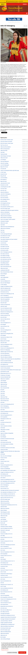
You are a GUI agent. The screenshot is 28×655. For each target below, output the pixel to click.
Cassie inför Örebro (4, 449)
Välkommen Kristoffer (5, 633)
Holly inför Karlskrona (5, 192)
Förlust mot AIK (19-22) (5, 461)
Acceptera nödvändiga (12, 652)
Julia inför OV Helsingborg (5, 194)
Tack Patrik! (3, 224)
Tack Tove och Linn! (4, 145)
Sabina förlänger (4, 382)
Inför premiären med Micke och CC (7, 206)
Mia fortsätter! (3, 637)
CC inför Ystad (3, 172)
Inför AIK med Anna (4, 244)
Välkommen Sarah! (4, 157)
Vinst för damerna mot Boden (6, 425)
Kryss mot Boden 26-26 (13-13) (6, 591)
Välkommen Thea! (4, 396)
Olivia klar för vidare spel (5, 530)
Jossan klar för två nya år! (5, 213)
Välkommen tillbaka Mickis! (6, 631)
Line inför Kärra (3, 242)
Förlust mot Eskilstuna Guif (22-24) (7, 411)
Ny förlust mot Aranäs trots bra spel (7, 438)
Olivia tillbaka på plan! (5, 262)
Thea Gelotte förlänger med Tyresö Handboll (9, 239)
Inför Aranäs (3, 542)
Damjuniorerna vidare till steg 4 (6, 573)
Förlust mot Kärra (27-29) (5, 315)
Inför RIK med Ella (4, 201)
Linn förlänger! (3, 159)
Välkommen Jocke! (4, 223)
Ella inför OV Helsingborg (5, 349)
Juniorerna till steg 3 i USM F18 (6, 620)
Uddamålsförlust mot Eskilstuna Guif (7, 624)
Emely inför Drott (4, 174)
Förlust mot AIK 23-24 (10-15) (6, 555)
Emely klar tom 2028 (4, 184)
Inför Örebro (3, 320)
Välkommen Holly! (4, 515)
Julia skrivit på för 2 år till (5, 183)
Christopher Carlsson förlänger (6, 526)
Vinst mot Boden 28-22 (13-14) (6, 564)
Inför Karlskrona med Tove (5, 257)
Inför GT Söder (3, 571)
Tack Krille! (2, 152)
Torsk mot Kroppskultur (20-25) (6, 344)
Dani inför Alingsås (4, 241)
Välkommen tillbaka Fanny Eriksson (7, 626)
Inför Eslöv (2, 402)
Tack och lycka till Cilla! (5, 387)
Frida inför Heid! (4, 302)
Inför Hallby (3, 535)
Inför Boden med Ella (4, 250)
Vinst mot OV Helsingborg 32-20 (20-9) (8, 544)
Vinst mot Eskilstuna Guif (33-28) (7, 362)
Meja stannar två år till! (5, 398)
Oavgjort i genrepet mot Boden (6, 622)
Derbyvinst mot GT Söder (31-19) (7, 584)
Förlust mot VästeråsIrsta (5, 468)
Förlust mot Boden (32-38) (5, 290)
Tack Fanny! (3, 391)
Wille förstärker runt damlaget (6, 217)
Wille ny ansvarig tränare (5, 148)
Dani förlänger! (3, 436)
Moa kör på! (3, 522)
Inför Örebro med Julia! (5, 237)
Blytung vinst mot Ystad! (5, 340)
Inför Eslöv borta (4, 608)
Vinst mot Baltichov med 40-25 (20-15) (8, 493)
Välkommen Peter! (4, 150)
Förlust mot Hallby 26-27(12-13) (6, 533)
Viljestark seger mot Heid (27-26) (7, 351)
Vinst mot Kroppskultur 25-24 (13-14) (7, 551)
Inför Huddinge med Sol (5, 199)
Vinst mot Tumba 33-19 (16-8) (6, 548)
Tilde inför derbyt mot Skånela (6, 357)
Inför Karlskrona (4, 179)
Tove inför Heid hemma (5, 353)
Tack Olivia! (3, 393)
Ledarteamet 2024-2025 (5, 270)
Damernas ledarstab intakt (5, 377)
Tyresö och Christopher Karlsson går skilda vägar (10, 170)
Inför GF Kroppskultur (5, 346)
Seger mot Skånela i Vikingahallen (7, 433)
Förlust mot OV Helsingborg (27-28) (7, 293)
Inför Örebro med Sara (5, 253)
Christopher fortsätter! (5, 221)
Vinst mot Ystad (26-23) (5, 407)
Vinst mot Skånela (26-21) (5, 355)
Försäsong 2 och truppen (5, 375)
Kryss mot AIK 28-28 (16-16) (6, 580)
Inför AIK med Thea (4, 195)
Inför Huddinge (3, 331)
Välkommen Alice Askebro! (6, 146)
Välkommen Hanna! (4, 268)
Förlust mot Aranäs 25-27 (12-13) (7, 541)
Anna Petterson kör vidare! (5, 235)
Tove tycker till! (3, 168)
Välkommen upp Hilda (5, 501)
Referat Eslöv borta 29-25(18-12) (7, 606)
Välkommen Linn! (4, 635)
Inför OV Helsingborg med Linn (6, 252)
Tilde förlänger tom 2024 (5, 512)
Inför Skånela (3, 435)
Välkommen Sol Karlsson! (5, 228)
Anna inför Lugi (3, 190)
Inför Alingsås (3, 324)
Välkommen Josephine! (5, 378)
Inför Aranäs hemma (4, 604)
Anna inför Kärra (4, 317)
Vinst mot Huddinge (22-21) (6, 329)
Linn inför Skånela (4, 177)
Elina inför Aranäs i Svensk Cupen (7, 143)
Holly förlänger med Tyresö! (6, 155)
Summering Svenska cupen (6, 628)
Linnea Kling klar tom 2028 (5, 186)
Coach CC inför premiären (5, 367)
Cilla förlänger (3, 559)
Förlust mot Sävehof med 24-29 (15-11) (8, 495)
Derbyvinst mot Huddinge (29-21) (7, 311)
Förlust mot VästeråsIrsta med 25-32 (7, 479)
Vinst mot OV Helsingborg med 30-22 (7, 483)
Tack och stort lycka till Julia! (6, 266)
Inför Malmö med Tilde (5, 246)
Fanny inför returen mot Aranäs (6, 141)
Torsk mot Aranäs (4, 440)
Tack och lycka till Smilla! (5, 513)
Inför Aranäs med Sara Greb (6, 442)
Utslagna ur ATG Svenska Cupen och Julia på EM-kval (10, 358)
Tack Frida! (3, 232)
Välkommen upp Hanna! (5, 503)
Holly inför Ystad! (4, 306)
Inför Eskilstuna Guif (4, 364)
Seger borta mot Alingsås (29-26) (7, 333)
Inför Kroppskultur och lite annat (7, 597)
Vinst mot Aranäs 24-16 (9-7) (6, 602)
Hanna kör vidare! (4, 524)
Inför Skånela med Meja (5, 255)
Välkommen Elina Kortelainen (6, 215)
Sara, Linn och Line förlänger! (6, 455)
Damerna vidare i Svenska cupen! (7, 139)
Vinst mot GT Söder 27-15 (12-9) (7, 570)
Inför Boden (3, 427)
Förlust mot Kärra (4, 457)
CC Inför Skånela (4, 284)
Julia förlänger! (3, 380)
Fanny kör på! (3, 517)
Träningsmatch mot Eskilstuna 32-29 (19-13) (9, 504)
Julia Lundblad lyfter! (4, 277)
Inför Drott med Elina (4, 197)
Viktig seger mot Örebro (5, 429)
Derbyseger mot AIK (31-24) (6, 418)
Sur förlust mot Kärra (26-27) (6, 422)
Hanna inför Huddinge (5, 313)
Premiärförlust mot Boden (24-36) (7, 366)
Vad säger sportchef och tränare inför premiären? (10, 490)
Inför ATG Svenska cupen (5, 208)
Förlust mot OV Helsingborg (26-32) (7, 404)
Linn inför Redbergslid (5, 165)
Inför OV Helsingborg (8, 26)
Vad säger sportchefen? (5, 613)
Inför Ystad (3, 409)
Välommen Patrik (4, 506)
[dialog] (14, 647)
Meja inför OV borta (4, 166)
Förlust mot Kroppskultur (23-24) (7, 297)
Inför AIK (2, 420)
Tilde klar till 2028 (4, 154)
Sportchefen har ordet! (5, 371)
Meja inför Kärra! (4, 181)
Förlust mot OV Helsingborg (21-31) (7, 348)
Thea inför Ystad (4, 342)
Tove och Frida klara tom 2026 (6, 308)
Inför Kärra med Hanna (5, 248)
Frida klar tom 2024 (4, 575)
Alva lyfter (2, 389)
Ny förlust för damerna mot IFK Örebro (8, 447)
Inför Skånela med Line (5, 204)
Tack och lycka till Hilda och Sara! (7, 271)
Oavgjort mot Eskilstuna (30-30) (6, 286)
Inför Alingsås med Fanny (5, 203)
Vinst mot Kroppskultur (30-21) (6, 415)
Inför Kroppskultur (4, 416)
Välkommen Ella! (4, 386)
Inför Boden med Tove (5, 291)
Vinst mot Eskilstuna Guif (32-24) (7, 588)
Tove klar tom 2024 (4, 566)
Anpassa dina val (4, 649)
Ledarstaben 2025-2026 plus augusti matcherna (9, 210)
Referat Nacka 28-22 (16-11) (6, 373)
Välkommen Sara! (4, 384)
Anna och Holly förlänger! (5, 282)
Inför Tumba (3, 550)
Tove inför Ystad (4, 188)
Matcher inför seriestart (5, 264)
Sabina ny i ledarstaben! (5, 212)
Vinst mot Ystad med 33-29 (6, 475)
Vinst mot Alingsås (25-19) (5, 322)
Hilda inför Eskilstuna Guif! (5, 288)
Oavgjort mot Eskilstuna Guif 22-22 (7, 472)
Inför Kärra (2, 328)
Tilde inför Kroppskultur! (5, 299)
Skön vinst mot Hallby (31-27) (6, 609)
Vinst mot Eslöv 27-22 (5, 488)
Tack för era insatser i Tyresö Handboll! (8, 219)
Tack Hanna (3, 395)
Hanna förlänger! (4, 273)
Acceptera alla (22, 652)
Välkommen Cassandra (5, 508)
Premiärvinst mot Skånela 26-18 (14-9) (8, 615)
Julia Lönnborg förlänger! (5, 638)
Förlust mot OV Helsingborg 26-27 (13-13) (8, 599)
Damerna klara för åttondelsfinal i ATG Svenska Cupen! (11, 369)
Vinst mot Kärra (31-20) (5, 326)
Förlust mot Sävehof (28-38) (6, 360)
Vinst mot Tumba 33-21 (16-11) (6, 577)
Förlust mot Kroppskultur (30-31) (7, 464)
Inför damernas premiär (5, 261)
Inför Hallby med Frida (5, 611)
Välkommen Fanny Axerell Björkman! (7, 226)
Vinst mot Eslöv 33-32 (5, 400)
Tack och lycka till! (4, 521)
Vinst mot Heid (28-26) (5, 300)
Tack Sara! (2, 230)
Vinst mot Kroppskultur (5, 595)
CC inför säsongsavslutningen (6, 233)
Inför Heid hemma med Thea (6, 259)
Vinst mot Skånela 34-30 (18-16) (6, 528)
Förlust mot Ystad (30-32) (5, 304)
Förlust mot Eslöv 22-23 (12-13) (6, 537)
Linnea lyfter (3, 279)
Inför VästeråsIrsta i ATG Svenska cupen (8, 470)
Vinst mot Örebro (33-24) (5, 319)
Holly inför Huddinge (4, 163)
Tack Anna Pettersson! (5, 161)
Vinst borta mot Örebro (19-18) (6, 337)
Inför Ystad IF (3, 477)
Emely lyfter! (3, 275)
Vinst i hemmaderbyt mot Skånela (7, 444)
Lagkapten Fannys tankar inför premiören (8, 617)
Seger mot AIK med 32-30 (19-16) (7, 497)
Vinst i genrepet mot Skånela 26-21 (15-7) (8, 492)
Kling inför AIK (3, 175)
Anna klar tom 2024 (4, 486)
